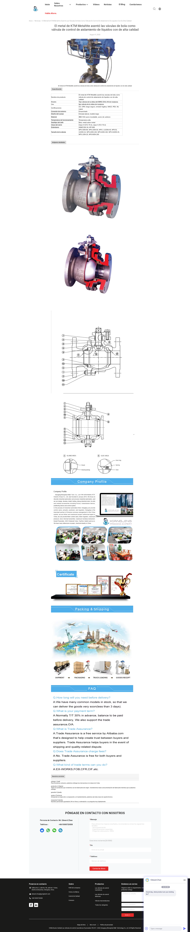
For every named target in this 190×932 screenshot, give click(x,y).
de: (91, 845)
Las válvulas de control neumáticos (102, 889)
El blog (122, 4)
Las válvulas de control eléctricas (102, 895)
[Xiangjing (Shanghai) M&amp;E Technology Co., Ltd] (36, 8)
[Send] (184, 928)
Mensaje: (93, 819)
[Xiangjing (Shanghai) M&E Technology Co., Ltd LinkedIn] (36, 905)
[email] (42, 830)
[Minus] (184, 880)
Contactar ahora (99, 869)
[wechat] (54, 830)
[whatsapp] (48, 830)
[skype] (60, 830)
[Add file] (146, 928)
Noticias (38, 21)
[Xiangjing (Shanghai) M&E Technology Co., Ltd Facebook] (31, 905)
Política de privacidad (106, 925)
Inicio (31, 21)
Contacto (71, 900)
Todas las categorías (101, 905)
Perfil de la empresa (74, 888)
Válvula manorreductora (102, 901)
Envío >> (127, 915)
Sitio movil (93, 925)
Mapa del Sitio (81, 925)
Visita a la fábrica (74, 892)
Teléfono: (94, 856)
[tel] (67, 830)
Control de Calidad (74, 896)
